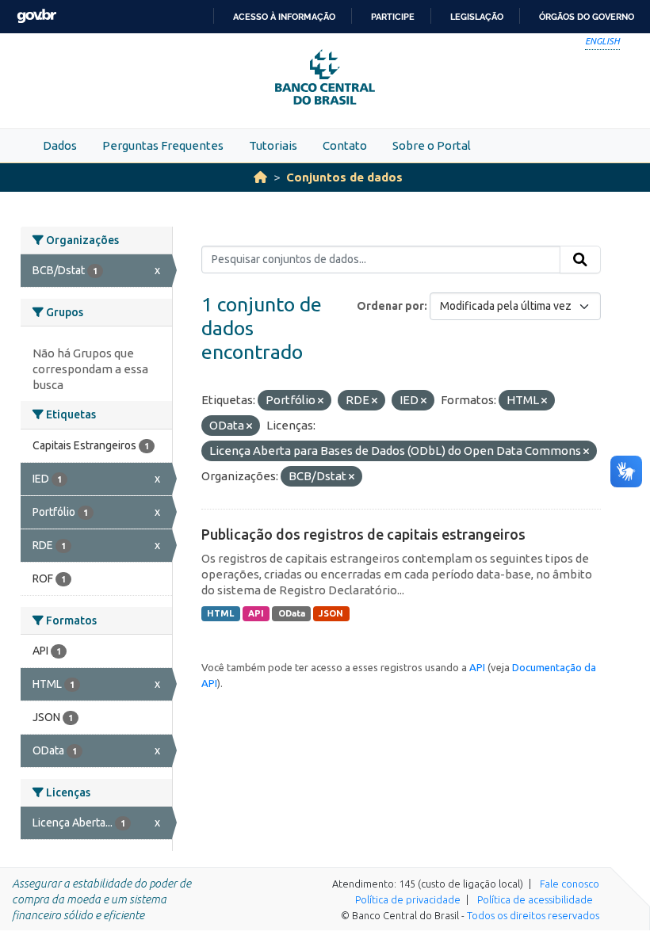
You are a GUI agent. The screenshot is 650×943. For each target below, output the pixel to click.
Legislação (476, 16)
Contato (345, 145)
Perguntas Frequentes (163, 145)
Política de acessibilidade (535, 899)
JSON (331, 613)
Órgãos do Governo (586, 16)
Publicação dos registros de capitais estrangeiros (363, 534)
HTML (220, 613)
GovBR (36, 16)
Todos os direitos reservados (533, 915)
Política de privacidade (408, 899)
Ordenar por (390, 306)
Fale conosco (569, 883)
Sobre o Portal (431, 145)
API (256, 613)
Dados (60, 145)
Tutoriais (273, 145)
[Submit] (580, 260)
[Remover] (320, 401)
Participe (393, 16)
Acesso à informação (284, 16)
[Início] (260, 177)
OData (291, 613)
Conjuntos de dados (344, 177)
